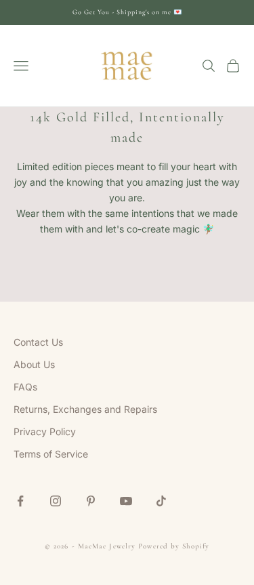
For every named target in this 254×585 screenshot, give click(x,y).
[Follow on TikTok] (161, 501)
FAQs (25, 386)
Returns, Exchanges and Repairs (85, 409)
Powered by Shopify (173, 546)
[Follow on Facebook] (20, 501)
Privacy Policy (45, 431)
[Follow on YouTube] (126, 501)
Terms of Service (51, 454)
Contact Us (38, 342)
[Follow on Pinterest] (91, 501)
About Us (34, 364)
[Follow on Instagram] (55, 501)
